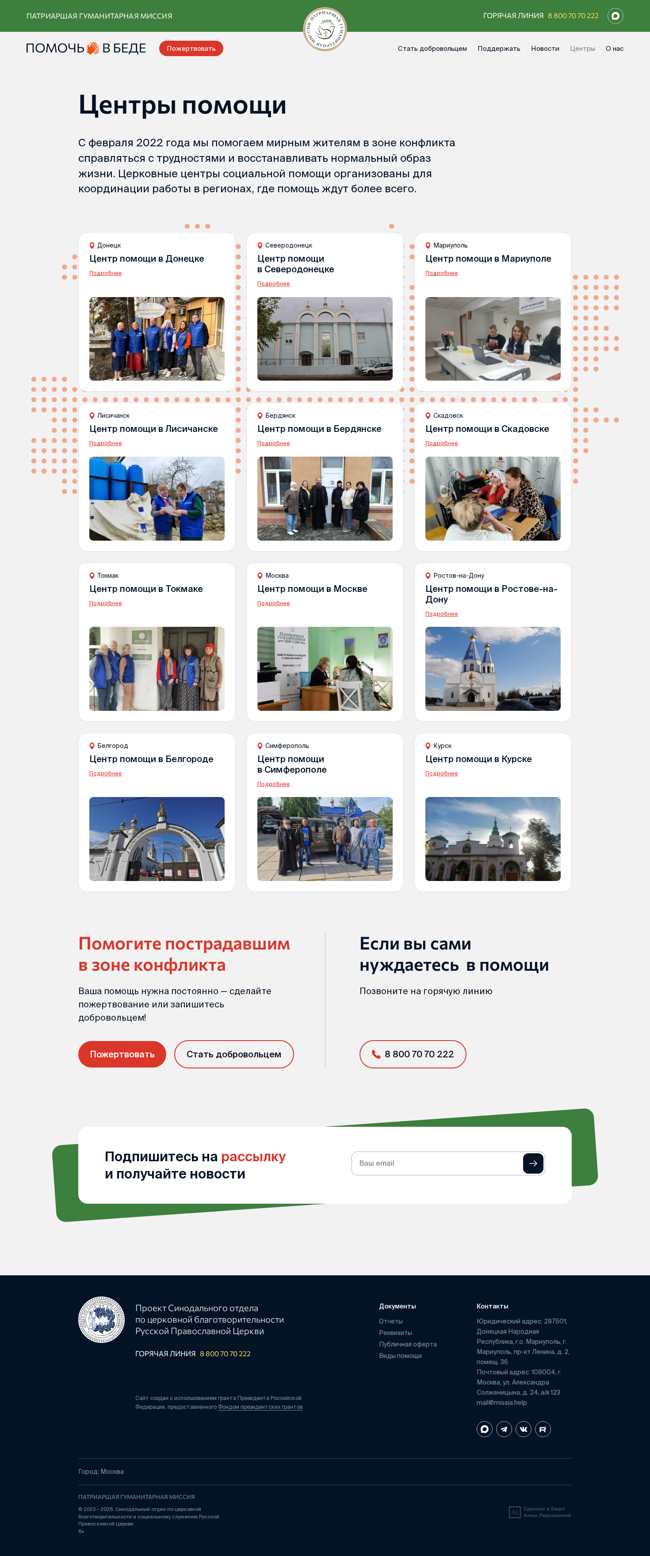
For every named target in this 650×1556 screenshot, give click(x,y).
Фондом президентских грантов (260, 1407)
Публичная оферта (408, 1344)
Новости (545, 48)
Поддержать (499, 48)
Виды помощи (400, 1355)
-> (533, 1163)
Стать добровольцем (432, 48)
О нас (614, 48)
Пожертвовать (191, 48)
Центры (582, 48)
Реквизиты (395, 1332)
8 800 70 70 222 (573, 15)
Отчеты (391, 1321)
